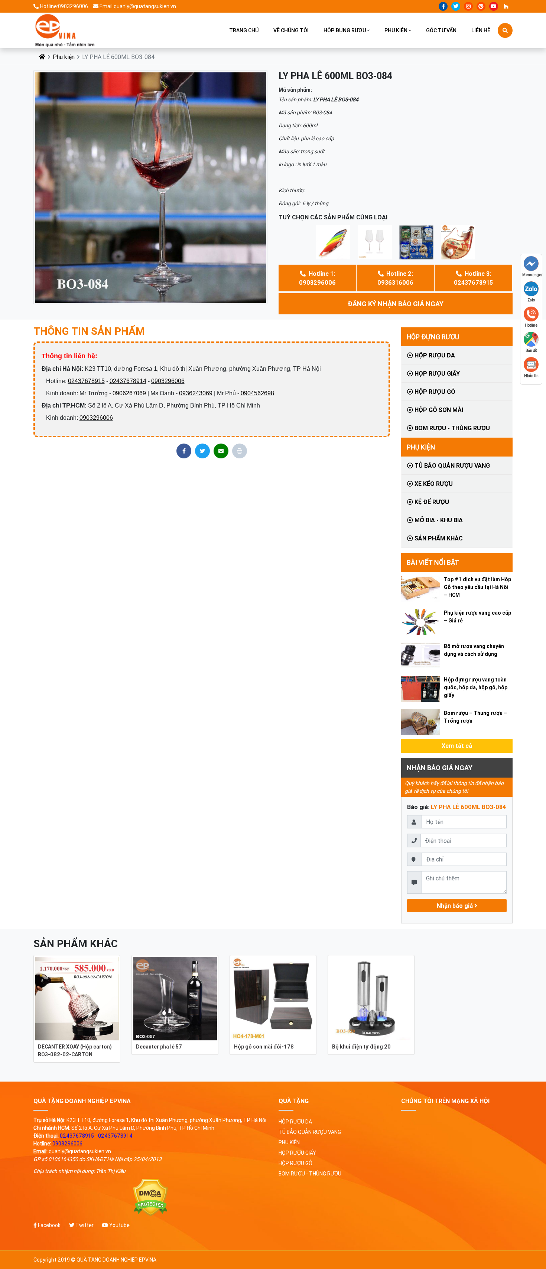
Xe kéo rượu (433, 483)
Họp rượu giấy (436, 373)
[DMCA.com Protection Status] (150, 1197)
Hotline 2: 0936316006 (395, 278)
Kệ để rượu (431, 502)
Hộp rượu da (434, 355)
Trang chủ (244, 30)
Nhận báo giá (455, 905)
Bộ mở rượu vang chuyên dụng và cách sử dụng (474, 650)
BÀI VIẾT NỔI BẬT (433, 562)
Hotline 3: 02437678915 (473, 278)
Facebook (49, 1225)
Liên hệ (480, 30)
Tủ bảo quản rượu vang (451, 465)
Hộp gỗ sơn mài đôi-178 (264, 1046)
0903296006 (168, 381)
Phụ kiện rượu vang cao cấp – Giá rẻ (477, 616)
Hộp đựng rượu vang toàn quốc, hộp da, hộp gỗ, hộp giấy (475, 687)
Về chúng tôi (291, 30)
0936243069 (195, 393)
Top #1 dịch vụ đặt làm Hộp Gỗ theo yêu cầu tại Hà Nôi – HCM (477, 587)
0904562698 (257, 393)
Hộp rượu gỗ (434, 391)
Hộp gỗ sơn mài (438, 409)
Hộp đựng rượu (345, 30)
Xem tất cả (457, 745)
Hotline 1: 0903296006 (317, 278)
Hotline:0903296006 (64, 6)
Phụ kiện (395, 30)
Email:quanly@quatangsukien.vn (138, 6)
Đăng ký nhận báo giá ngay (395, 304)
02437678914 (128, 381)
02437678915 (86, 381)
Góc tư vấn (441, 30)
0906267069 (129, 393)
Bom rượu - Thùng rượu (451, 428)
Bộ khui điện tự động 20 (361, 1046)
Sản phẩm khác (438, 538)
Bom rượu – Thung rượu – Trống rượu (475, 717)
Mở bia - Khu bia (438, 520)
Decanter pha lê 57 (159, 1046)
